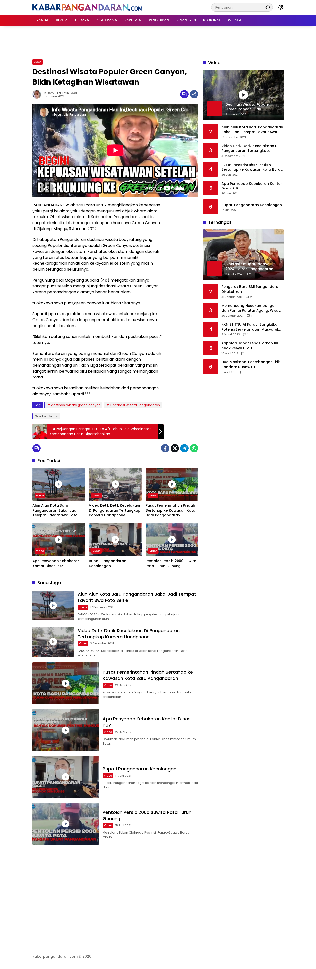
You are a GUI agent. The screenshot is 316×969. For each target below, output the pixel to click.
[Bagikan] (194, 94)
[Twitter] (175, 448)
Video (37, 62)
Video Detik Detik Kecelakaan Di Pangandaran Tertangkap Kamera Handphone (115, 510)
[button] (268, 7)
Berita (40, 495)
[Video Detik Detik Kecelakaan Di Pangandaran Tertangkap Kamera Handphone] (115, 484)
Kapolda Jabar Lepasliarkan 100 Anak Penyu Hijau (250, 346)
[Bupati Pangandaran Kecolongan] (115, 539)
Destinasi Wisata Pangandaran (135, 405)
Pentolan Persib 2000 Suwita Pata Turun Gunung (171, 563)
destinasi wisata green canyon (75, 405)
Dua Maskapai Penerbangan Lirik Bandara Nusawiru (250, 364)
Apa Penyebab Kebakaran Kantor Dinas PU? (56, 563)
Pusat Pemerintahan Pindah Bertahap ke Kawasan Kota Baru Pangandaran (170, 510)
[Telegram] (184, 448)
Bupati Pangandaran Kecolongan (107, 563)
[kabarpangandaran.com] (87, 7)
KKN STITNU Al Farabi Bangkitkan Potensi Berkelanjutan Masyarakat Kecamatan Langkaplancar (252, 327)
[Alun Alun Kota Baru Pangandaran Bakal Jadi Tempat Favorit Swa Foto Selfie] (58, 484)
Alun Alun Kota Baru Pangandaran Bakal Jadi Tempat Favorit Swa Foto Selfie (55, 510)
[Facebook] (165, 448)
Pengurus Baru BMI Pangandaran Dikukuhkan (251, 289)
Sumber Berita (46, 416)
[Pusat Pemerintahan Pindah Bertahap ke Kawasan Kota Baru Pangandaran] (172, 484)
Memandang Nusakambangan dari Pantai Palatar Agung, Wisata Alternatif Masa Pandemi (251, 308)
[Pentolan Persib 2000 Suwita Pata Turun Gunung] (172, 539)
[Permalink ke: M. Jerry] (38, 94)
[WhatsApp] (194, 448)
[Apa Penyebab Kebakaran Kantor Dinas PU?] (58, 539)
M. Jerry (49, 93)
